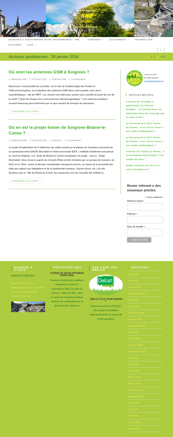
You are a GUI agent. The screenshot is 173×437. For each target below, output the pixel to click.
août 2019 (133, 358)
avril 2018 (133, 415)
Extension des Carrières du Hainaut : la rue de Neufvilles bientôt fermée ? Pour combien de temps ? (145, 155)
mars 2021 (133, 306)
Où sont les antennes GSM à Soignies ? (49, 72)
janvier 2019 (134, 383)
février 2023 (134, 287)
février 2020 (134, 338)
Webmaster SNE (19, 79)
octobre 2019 (135, 345)
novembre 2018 (136, 396)
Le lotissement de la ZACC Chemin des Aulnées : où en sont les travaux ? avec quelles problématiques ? (145, 127)
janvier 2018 (134, 428)
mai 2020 (133, 332)
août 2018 (133, 402)
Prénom (132, 213)
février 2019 (134, 377)
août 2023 (133, 274)
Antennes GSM (59, 79)
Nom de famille (136, 226)
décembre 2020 (136, 312)
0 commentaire (78, 79)
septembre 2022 (136, 293)
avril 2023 (133, 280)
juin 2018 (133, 409)
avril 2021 (133, 300)
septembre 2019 (136, 351)
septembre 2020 (136, 325)
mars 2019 (133, 370)
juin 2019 (133, 364)
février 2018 (134, 422)
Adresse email (135, 201)
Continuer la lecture (24, 111)
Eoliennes (56, 140)
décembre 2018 (136, 390)
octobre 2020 (135, 319)
